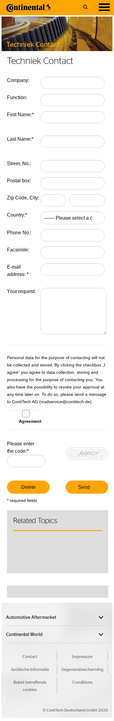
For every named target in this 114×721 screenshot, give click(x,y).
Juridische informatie (30, 669)
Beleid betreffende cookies (30, 685)
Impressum (82, 656)
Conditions (82, 682)
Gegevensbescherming (82, 669)
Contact (29, 656)
